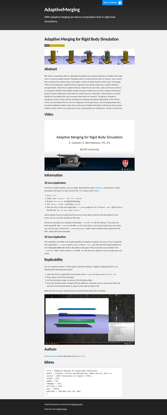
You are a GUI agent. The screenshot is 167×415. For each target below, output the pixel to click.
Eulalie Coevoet (50, 356)
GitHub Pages (61, 409)
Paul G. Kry (80, 356)
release (98, 188)
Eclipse (96, 191)
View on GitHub (110, 3)
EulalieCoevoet (76, 404)
